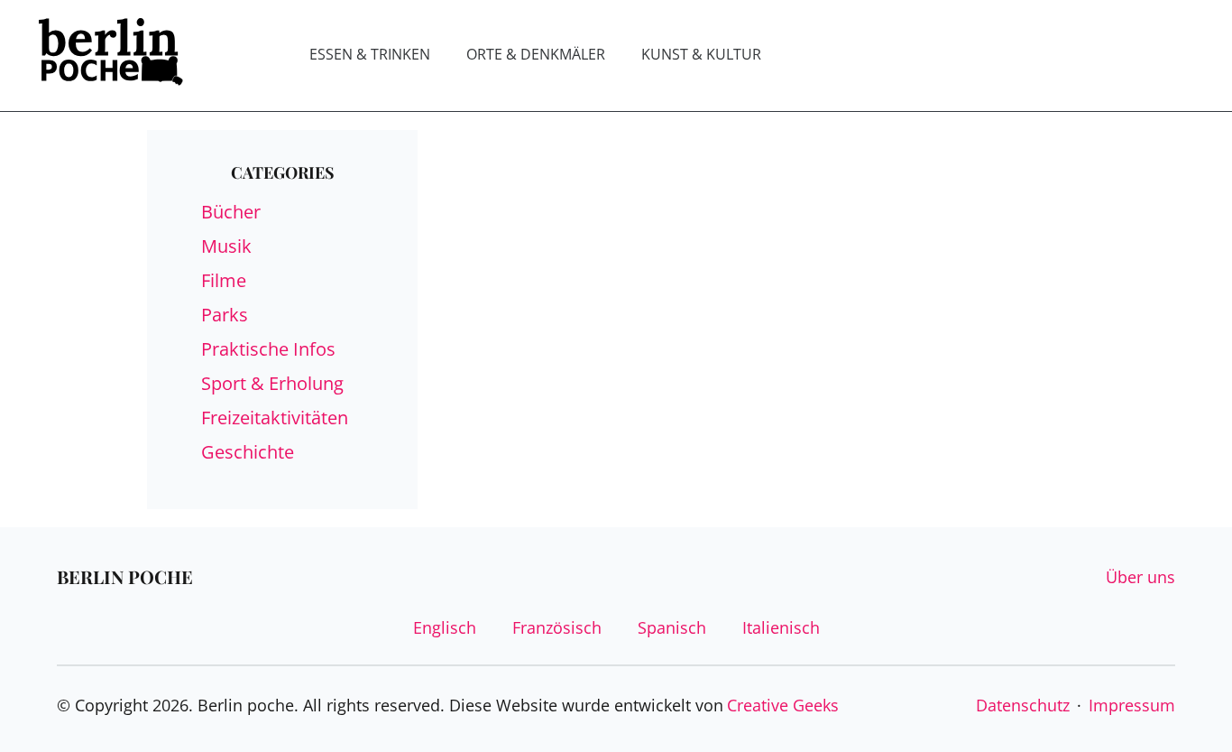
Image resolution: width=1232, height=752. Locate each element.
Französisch (557, 627)
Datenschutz (1023, 705)
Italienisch (781, 627)
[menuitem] (369, 55)
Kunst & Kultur (701, 54)
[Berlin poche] (111, 55)
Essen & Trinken (369, 54)
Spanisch (672, 627)
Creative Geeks (783, 705)
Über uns (1140, 577)
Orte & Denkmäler (535, 54)
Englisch (444, 627)
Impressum (1132, 705)
